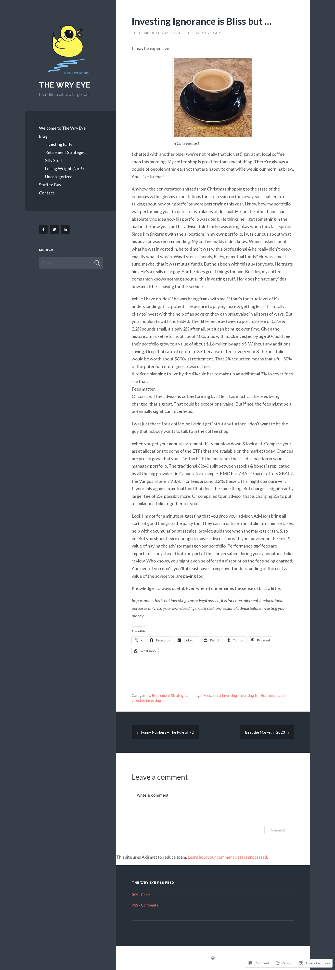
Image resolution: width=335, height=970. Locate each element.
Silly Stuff (54, 160)
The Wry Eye (64, 85)
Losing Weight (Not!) (64, 168)
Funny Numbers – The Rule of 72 (165, 732)
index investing (224, 695)
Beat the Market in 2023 (267, 732)
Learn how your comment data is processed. (228, 857)
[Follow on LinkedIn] (66, 229)
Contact (46, 192)
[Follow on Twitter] (55, 229)
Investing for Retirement (259, 695)
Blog (43, 136)
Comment (277, 830)
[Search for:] (71, 262)
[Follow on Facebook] (44, 229)
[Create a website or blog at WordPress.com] (213, 958)
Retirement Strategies (65, 152)
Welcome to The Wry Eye (62, 128)
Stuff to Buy (50, 184)
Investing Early (58, 144)
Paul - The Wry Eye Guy (197, 33)
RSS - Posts (141, 895)
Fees (207, 695)
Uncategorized (59, 176)
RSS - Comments (145, 905)
